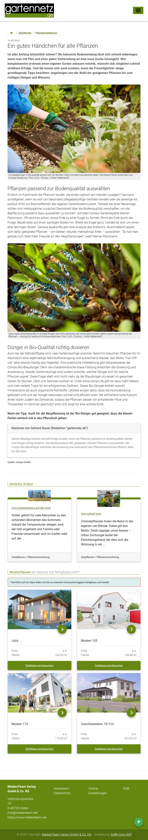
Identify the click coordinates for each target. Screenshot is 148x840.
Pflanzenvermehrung (46, 33)
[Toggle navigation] (138, 10)
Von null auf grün (91, 513)
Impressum (61, 788)
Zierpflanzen (24, 33)
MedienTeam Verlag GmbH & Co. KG (66, 834)
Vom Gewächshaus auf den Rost (31, 508)
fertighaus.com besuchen (39, 665)
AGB (126, 788)
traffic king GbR (121, 834)
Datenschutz (62, 793)
